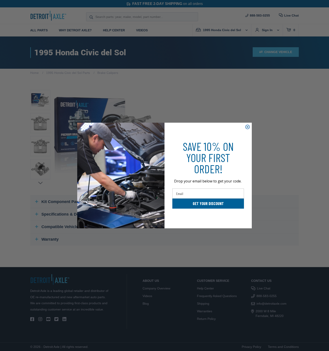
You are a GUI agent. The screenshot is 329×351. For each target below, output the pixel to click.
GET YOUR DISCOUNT (208, 203)
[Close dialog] (248, 127)
